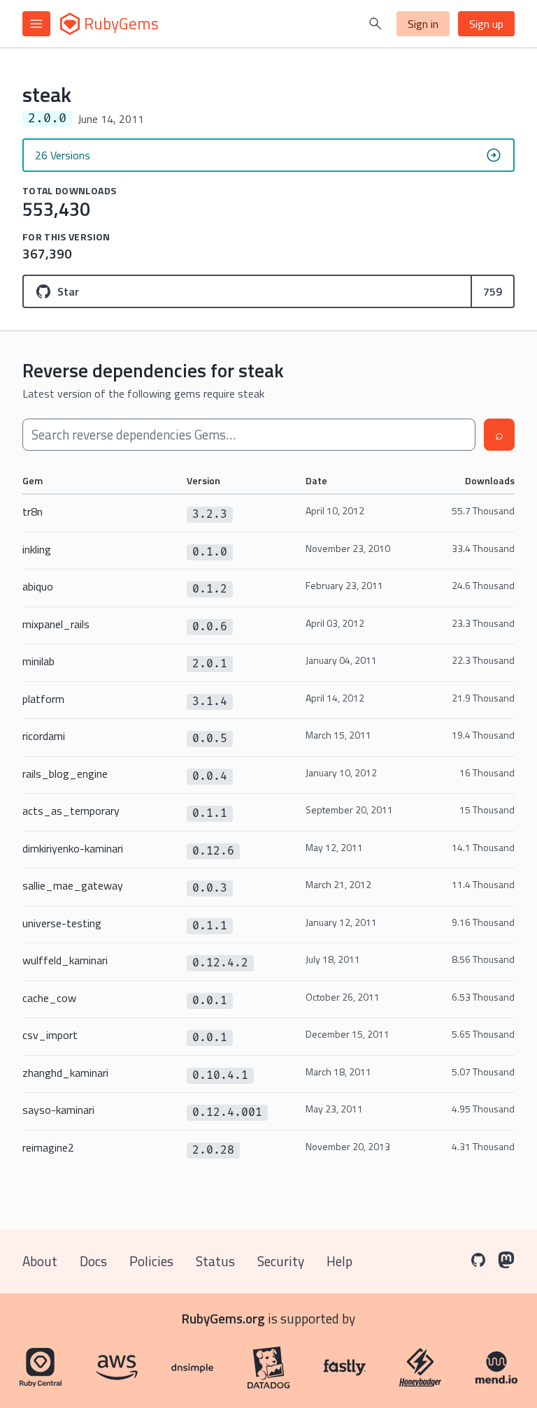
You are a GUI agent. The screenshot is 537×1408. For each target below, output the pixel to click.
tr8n (32, 511)
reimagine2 (48, 1147)
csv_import (50, 1034)
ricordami (43, 735)
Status (215, 1261)
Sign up (486, 23)
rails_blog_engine (65, 773)
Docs (93, 1261)
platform (43, 698)
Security (280, 1261)
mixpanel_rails (56, 624)
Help (339, 1261)
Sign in (423, 23)
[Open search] (375, 23)
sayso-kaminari (58, 1109)
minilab (38, 661)
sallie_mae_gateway (72, 885)
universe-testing (61, 923)
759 (492, 291)
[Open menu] (36, 23)
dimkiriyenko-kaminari (72, 848)
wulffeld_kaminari (65, 960)
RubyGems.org (223, 1318)
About (39, 1261)
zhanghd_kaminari (65, 1072)
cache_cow (49, 997)
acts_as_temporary (71, 810)
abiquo (37, 586)
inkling (36, 549)
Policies (151, 1261)
